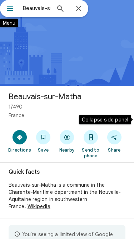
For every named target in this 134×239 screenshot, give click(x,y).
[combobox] (36, 8)
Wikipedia (39, 206)
